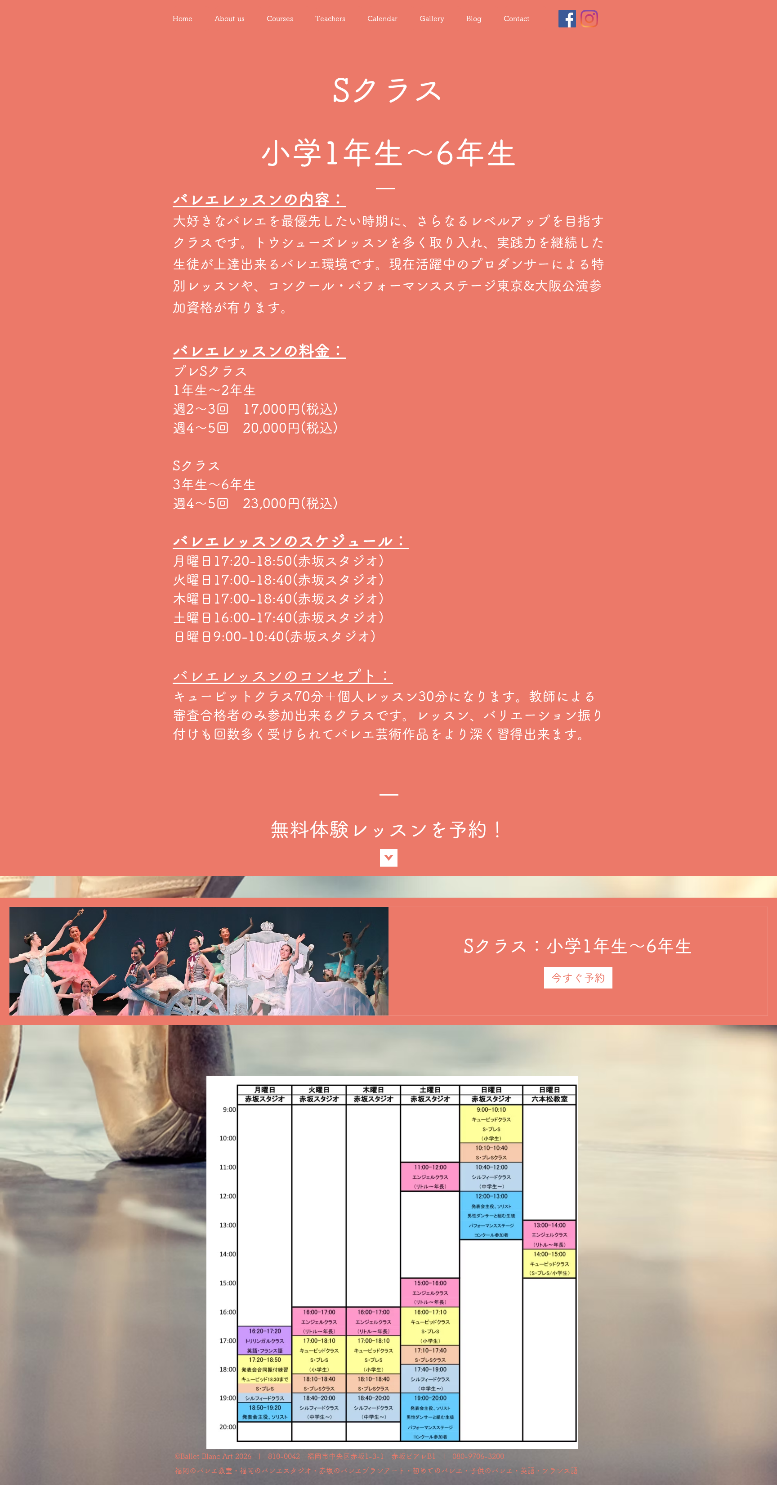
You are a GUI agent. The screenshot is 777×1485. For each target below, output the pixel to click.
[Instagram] (589, 18)
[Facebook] (567, 18)
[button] (578, 978)
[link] (578, 946)
